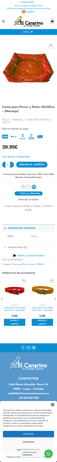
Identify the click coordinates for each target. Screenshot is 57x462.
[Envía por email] (33, 186)
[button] (52, 404)
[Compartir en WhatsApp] (23, 186)
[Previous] (2, 304)
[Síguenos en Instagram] (28, 347)
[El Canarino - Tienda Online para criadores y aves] (28, 21)
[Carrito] (52, 21)
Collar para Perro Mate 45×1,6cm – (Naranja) (14, 309)
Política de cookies (13, 457)
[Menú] (31, 31)
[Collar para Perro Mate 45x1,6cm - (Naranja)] (14, 290)
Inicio (5, 120)
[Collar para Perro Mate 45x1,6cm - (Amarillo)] (42, 290)
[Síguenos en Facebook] (23, 347)
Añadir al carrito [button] (14, 322)
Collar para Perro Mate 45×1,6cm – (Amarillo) (42, 309)
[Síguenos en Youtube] (33, 347)
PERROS (17, 120)
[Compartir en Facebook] (28, 186)
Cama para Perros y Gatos (24, 264)
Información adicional (21, 228)
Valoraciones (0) (17, 247)
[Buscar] (3, 21)
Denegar (28, 442)
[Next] (54, 304)
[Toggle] (5, 228)
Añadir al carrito (32, 164)
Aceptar (28, 434)
